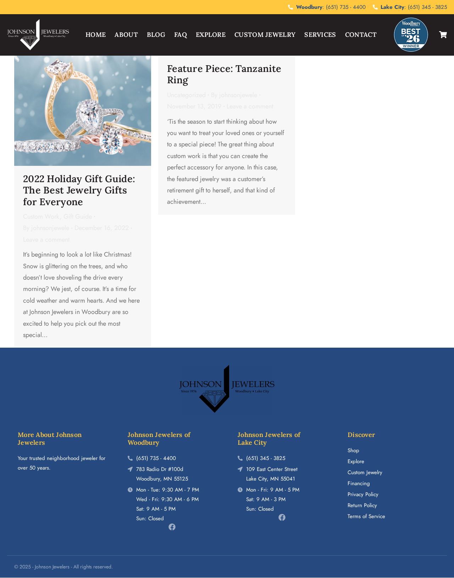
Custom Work (41, 216)
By (46, 227)
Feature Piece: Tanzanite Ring (224, 74)
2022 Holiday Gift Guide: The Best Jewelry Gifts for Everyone (79, 190)
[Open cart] (443, 34)
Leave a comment (46, 239)
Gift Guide (77, 216)
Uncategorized (186, 95)
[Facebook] (172, 527)
